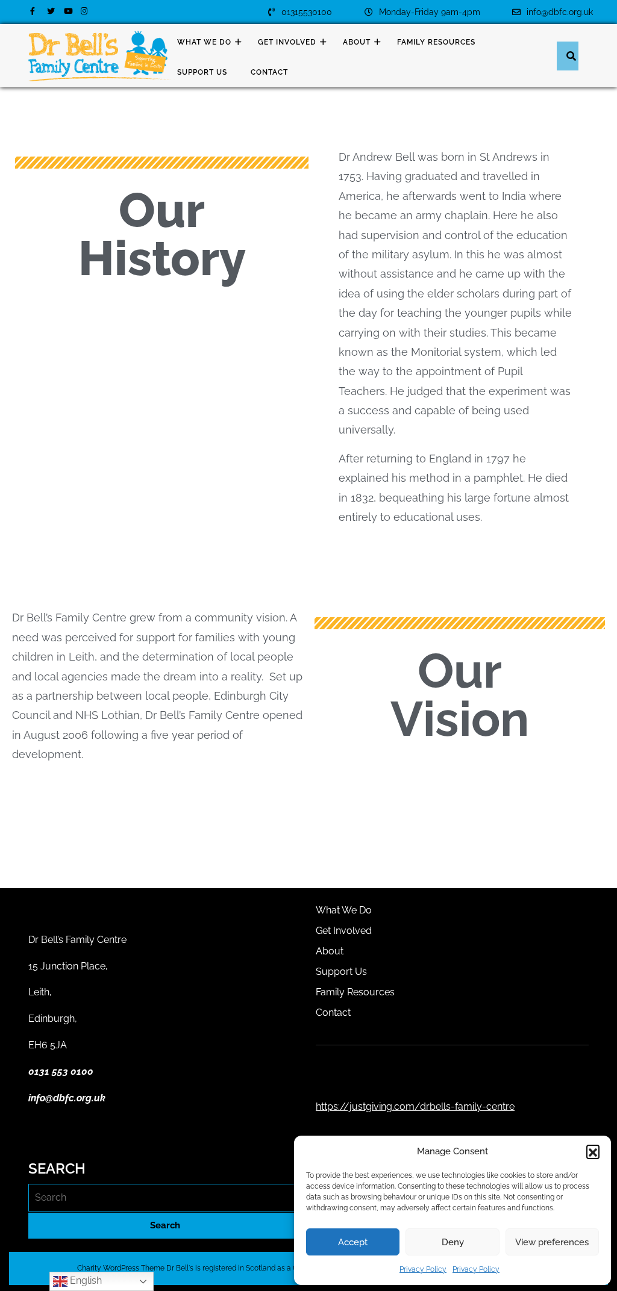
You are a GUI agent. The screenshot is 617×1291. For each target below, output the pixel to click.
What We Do (204, 42)
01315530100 (299, 12)
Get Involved (287, 42)
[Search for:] (164, 1198)
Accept (353, 1242)
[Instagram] (84, 10)
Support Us (202, 72)
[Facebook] (34, 10)
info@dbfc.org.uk (553, 12)
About (357, 42)
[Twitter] (50, 10)
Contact (269, 72)
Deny (453, 1242)
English (84, 1280)
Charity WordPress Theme (120, 1268)
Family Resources (436, 42)
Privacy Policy (422, 1269)
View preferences (552, 1242)
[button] (593, 1151)
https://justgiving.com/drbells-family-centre (415, 1106)
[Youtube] (67, 10)
